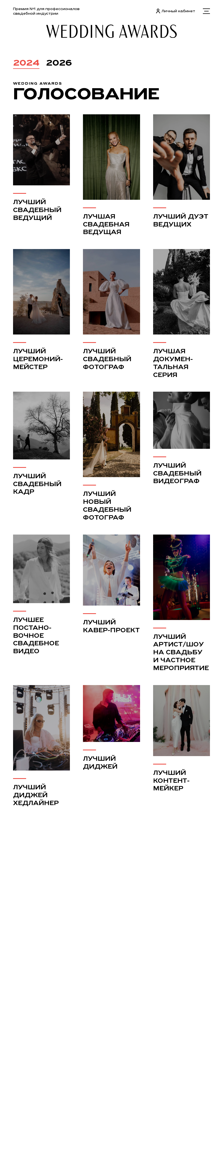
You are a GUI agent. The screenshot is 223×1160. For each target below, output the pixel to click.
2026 (59, 62)
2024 (26, 62)
